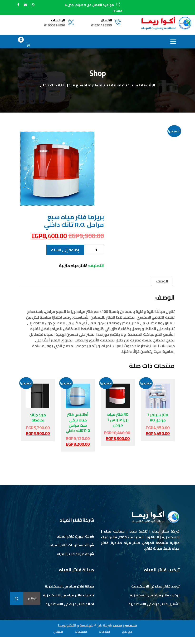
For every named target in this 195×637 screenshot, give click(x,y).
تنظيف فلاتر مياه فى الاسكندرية (68, 595)
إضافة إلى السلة (65, 249)
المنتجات (81, 631)
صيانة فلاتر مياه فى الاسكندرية (69, 586)
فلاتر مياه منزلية (124, 85)
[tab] (162, 281)
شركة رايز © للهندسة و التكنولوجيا (85, 625)
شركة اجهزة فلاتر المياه (75, 536)
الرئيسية (148, 85)
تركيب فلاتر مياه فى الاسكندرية (155, 595)
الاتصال (58, 631)
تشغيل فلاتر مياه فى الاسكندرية (154, 604)
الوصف (162, 281)
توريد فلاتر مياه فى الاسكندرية (155, 586)
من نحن (127, 631)
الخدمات (104, 631)
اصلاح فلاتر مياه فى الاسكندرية (69, 604)
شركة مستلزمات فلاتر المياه (72, 545)
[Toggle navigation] (173, 41)
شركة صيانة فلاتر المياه (75, 554)
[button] (16, 598)
